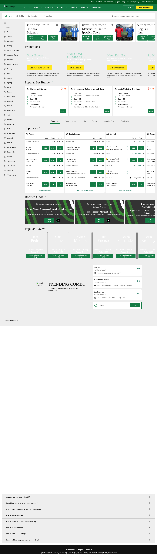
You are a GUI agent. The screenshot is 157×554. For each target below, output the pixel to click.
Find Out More (117, 67)
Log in (128, 7)
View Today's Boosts (39, 67)
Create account (144, 7)
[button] (32, 38)
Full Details (75, 67)
